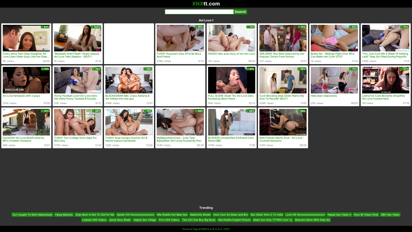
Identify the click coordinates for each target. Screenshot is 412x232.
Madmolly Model (200, 214)
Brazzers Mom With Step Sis (312, 220)
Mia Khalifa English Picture (234, 220)
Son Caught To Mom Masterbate (32, 214)
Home (186, 228)
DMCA (205, 228)
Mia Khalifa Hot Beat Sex (172, 214)
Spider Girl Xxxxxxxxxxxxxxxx (135, 214)
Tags (195, 228)
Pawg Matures (64, 214)
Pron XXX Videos (169, 220)
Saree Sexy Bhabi (120, 220)
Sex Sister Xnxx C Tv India (267, 214)
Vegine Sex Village (144, 220)
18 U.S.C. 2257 (220, 228)
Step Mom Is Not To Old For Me (94, 214)
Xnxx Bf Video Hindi (366, 214)
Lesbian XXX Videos (94, 220)
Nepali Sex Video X (339, 214)
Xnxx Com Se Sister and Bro (230, 214)
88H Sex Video (390, 214)
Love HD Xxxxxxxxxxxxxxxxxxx (305, 214)
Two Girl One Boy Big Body (198, 220)
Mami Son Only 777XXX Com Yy (272, 220)
